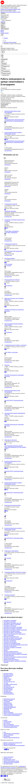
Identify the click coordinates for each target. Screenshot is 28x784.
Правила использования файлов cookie (10, 12)
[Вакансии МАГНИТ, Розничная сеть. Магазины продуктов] (15, 373)
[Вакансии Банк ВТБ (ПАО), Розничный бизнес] (15, 119)
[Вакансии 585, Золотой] (15, 264)
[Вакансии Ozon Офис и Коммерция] (15, 231)
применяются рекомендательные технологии (13, 767)
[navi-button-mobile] (2, 35)
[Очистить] (3, 52)
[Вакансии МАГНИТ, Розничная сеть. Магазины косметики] (15, 308)
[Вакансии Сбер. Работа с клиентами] (15, 351)
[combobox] (7, 48)
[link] (3, 27)
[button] (2, 30)
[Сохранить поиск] (2, 56)
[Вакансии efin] (15, 514)
